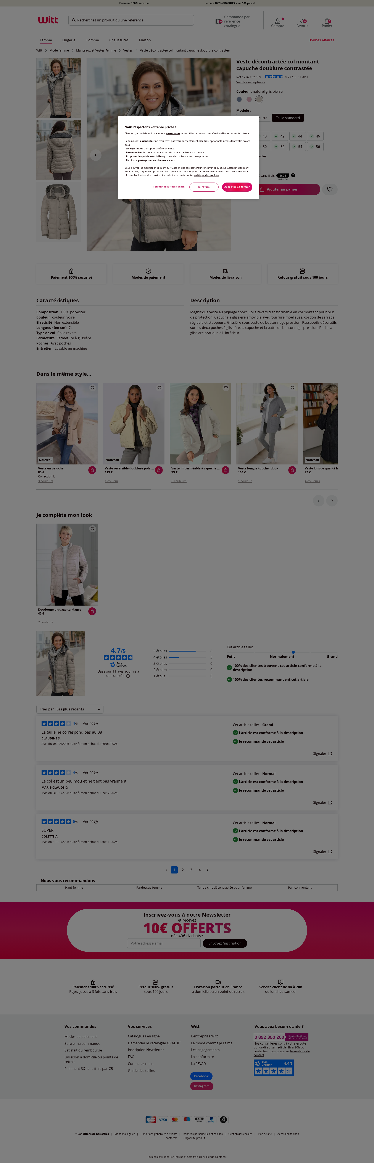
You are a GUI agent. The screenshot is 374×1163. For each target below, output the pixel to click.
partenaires (173, 133)
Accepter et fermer (237, 187)
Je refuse (204, 187)
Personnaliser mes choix (168, 186)
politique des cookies (206, 175)
